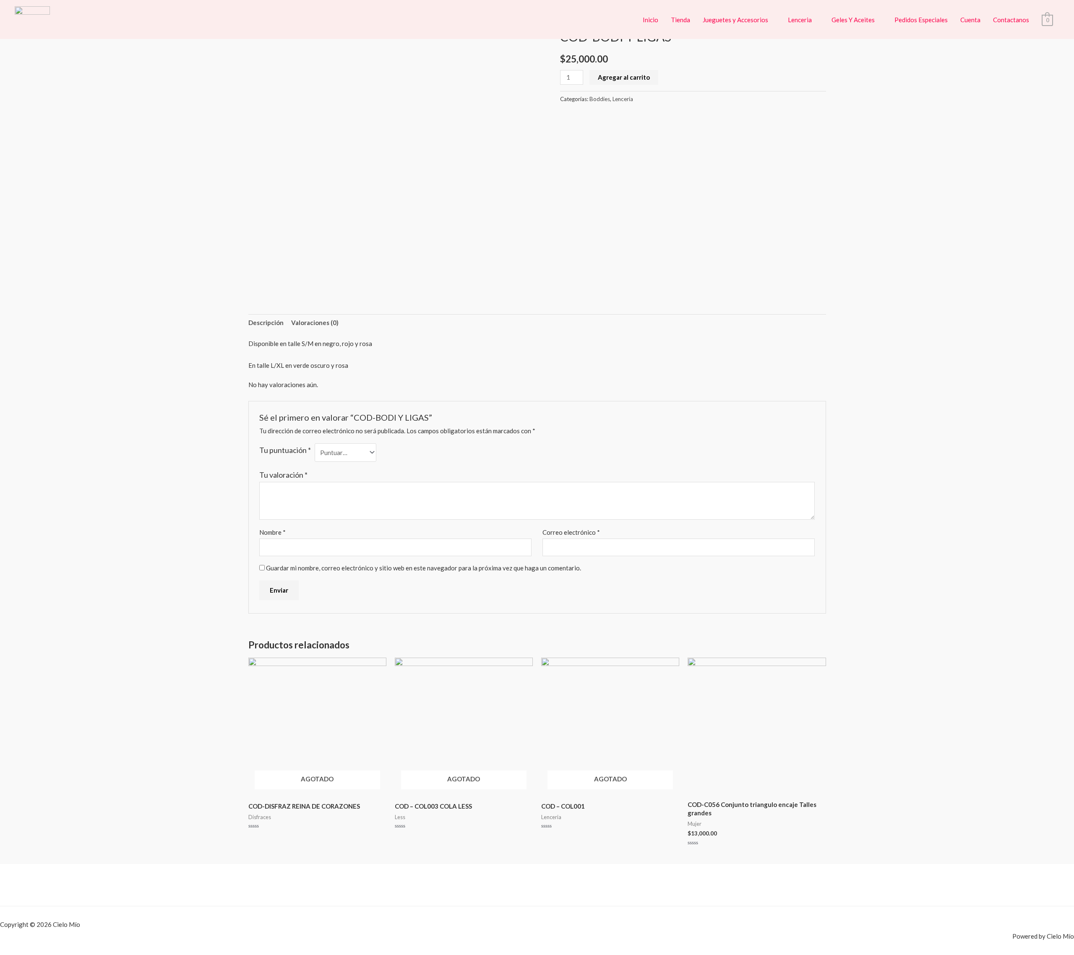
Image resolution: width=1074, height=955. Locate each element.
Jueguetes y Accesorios (735, 19)
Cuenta (970, 19)
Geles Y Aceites (853, 19)
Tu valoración (283, 474)
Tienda (680, 19)
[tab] (266, 323)
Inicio (650, 19)
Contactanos (1011, 19)
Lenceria (800, 19)
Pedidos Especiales (921, 19)
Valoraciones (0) (315, 322)
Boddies (599, 99)
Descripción (266, 322)
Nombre (272, 532)
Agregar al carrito (624, 77)
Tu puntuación (285, 450)
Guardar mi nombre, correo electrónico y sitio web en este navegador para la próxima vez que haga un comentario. (423, 568)
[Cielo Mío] (32, 18)
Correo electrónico (571, 532)
